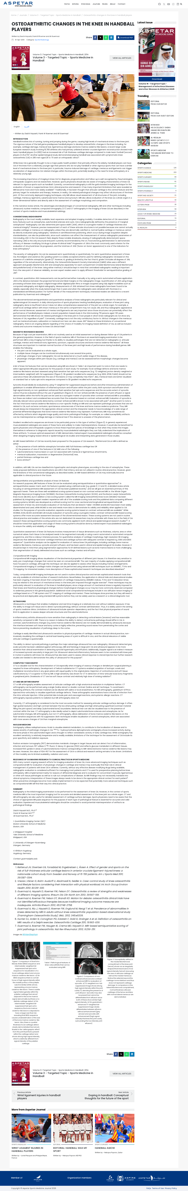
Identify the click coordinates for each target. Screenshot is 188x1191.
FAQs (148, 1188)
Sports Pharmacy (145, 191)
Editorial (141, 218)
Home (67, 4)
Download (157, 79)
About (112, 4)
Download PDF (126, 37)
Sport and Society (145, 195)
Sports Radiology (145, 186)
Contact (121, 4)
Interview (141, 209)
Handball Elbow (105, 1148)
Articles (75, 4)
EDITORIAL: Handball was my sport (70, 1149)
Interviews (85, 4)
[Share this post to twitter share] (100, 37)
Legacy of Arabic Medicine (148, 214)
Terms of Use (158, 1188)
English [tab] (17, 126)
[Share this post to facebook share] (95, 37)
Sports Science (144, 168)
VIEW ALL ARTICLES (122, 58)
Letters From (143, 205)
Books (105, 4)
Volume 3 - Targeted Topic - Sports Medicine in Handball (55, 15)
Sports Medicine (144, 172)
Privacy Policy (171, 1188)
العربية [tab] (26, 126)
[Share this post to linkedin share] (111, 37)
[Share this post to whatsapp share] (105, 37)
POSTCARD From (144, 223)
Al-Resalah (142, 228)
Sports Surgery (144, 177)
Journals (96, 4)
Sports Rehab (143, 182)
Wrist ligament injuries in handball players (27, 1149)
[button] (181, 4)
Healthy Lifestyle (145, 200)
